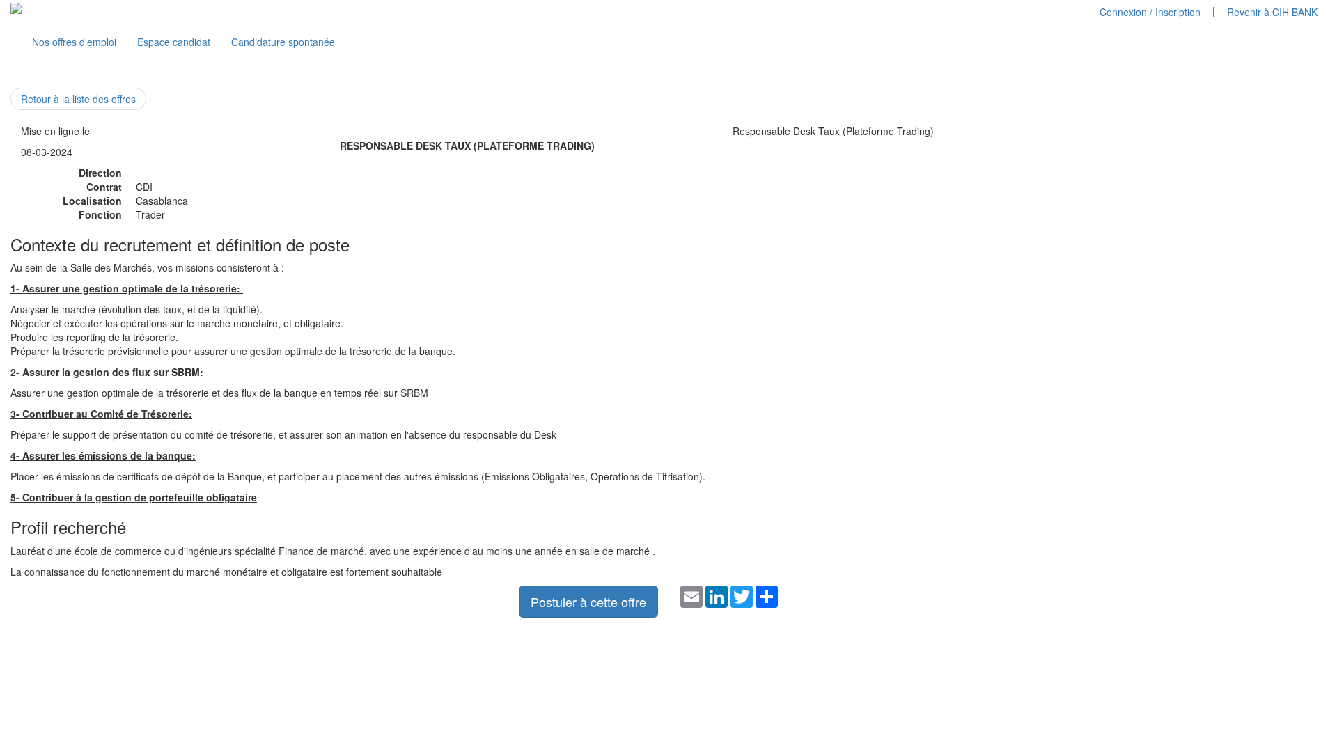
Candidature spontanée (283, 42)
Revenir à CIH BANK (1272, 12)
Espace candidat (173, 42)
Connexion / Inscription (1150, 12)
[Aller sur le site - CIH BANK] (16, 7)
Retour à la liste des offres (78, 99)
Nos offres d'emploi (74, 42)
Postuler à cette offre (588, 602)
